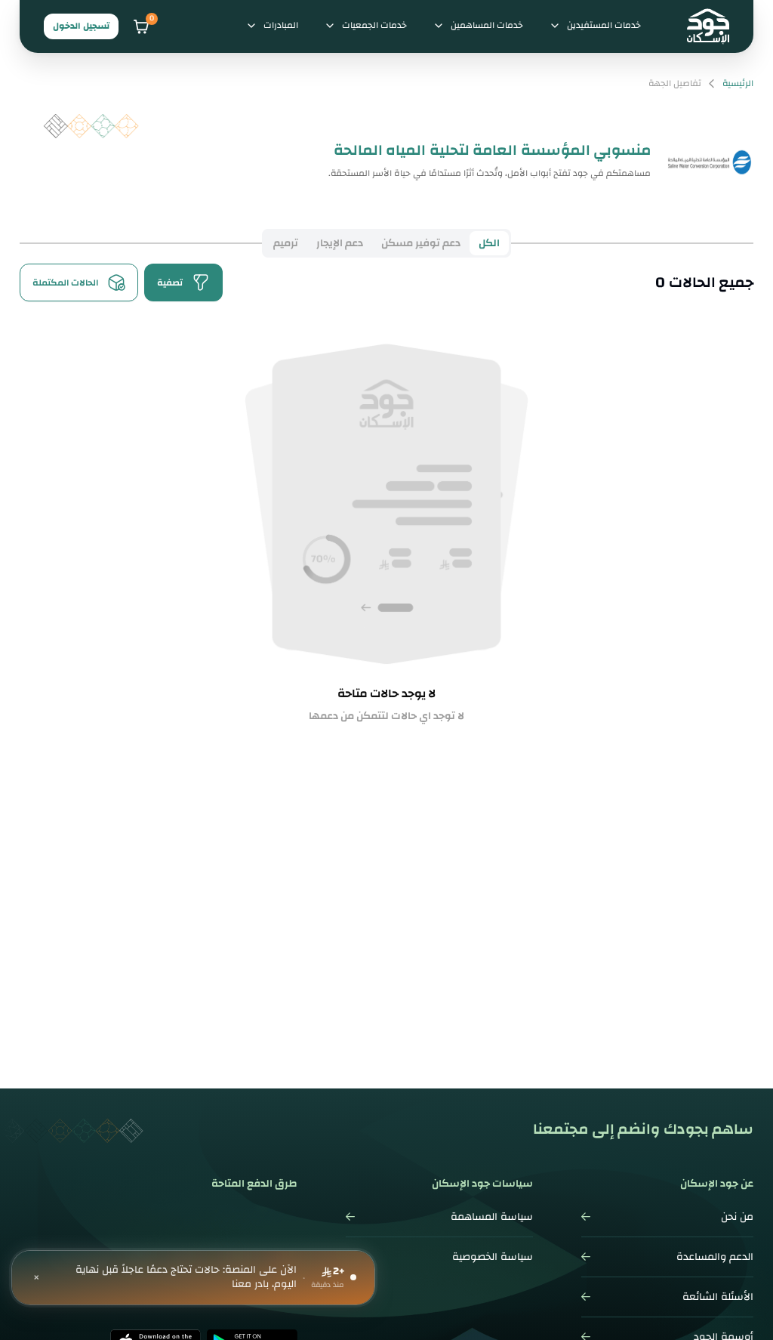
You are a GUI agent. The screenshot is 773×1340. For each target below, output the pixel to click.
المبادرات (280, 25)
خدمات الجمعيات (374, 25)
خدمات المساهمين (487, 25)
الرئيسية (737, 83)
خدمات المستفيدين (604, 25)
